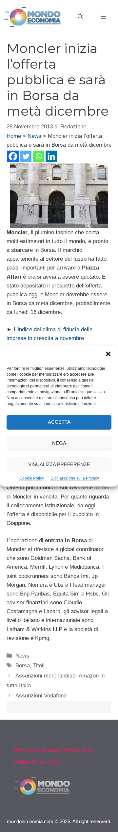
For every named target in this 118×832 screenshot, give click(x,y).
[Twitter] (25, 156)
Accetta (59, 422)
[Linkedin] (51, 156)
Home (14, 136)
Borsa (22, 665)
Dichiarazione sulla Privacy (74, 478)
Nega (59, 443)
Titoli (39, 665)
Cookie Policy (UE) (36, 762)
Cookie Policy (31, 478)
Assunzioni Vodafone (41, 696)
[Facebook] (13, 156)
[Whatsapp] (38, 156)
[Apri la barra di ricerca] (80, 17)
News (34, 136)
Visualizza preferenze (59, 464)
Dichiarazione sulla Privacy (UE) (53, 750)
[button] (108, 355)
